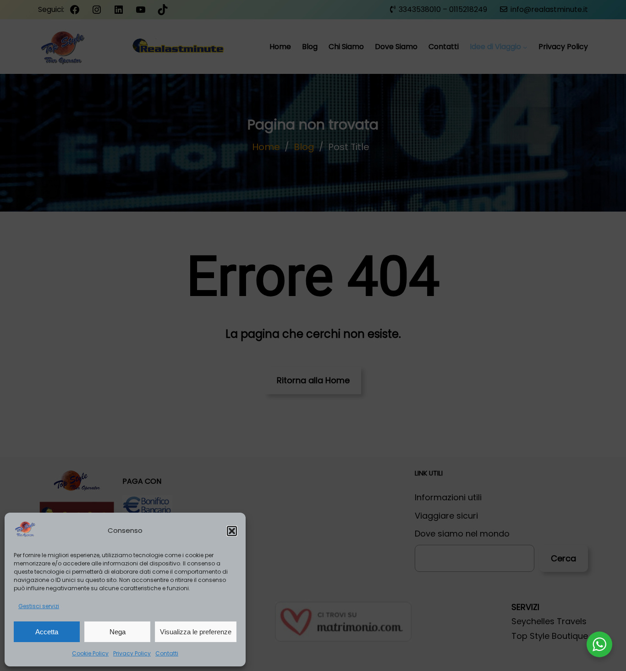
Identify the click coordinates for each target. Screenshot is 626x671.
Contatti (166, 653)
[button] (231, 531)
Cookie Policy (90, 653)
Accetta (46, 632)
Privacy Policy (132, 653)
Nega (118, 632)
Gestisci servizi (38, 606)
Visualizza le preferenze (195, 632)
